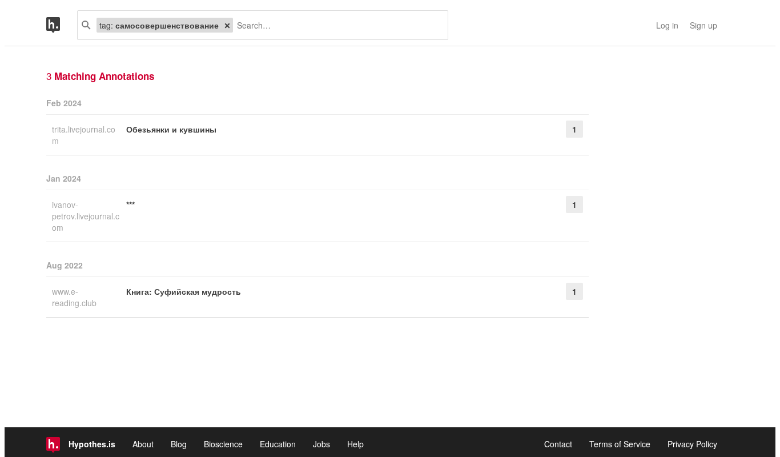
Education (278, 444)
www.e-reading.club (75, 297)
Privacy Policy (692, 444)
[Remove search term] (227, 25)
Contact (558, 444)
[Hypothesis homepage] (61, 25)
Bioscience (223, 444)
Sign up (703, 25)
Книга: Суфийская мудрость (183, 291)
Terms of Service (619, 444)
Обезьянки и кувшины (171, 129)
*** (130, 204)
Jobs (321, 444)
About (143, 444)
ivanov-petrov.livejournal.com (85, 216)
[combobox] (336, 25)
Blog (179, 444)
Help (355, 444)
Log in (667, 25)
